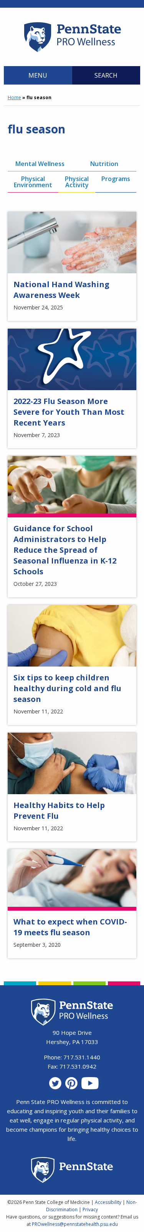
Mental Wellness (40, 164)
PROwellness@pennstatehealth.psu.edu (75, 1224)
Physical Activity (77, 182)
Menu (37, 75)
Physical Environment (33, 182)
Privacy (90, 1209)
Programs (115, 179)
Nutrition (104, 164)
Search (106, 75)
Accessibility (108, 1202)
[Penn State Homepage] (72, 1171)
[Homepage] (72, 52)
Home (14, 97)
